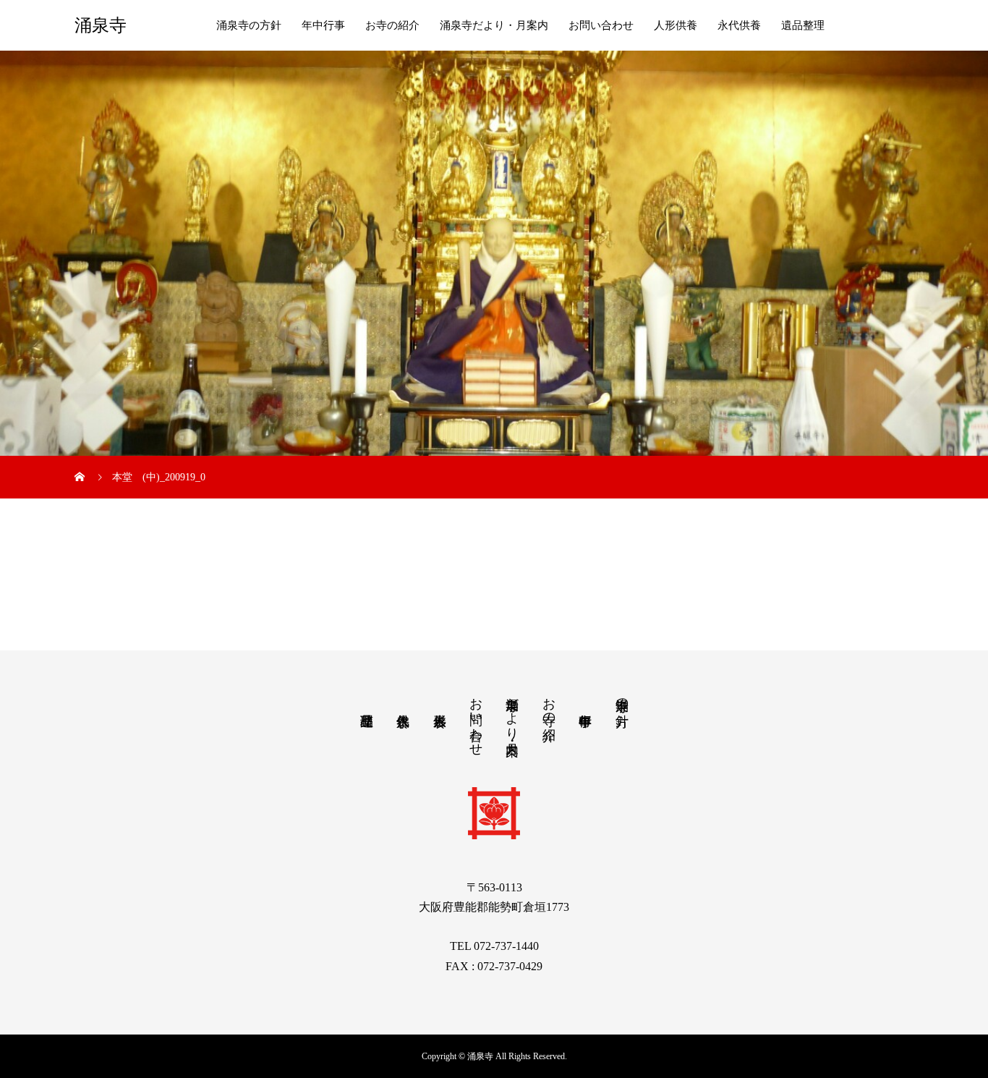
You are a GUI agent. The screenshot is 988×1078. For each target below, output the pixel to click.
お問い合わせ (601, 25)
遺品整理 (803, 25)
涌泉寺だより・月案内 (494, 25)
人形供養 (675, 25)
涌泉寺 (100, 25)
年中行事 (323, 25)
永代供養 (739, 25)
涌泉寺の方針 (248, 25)
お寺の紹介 (392, 25)
